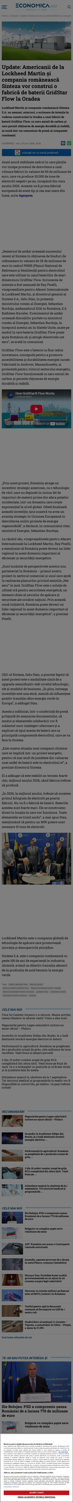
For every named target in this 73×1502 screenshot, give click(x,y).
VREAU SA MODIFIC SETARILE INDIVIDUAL (36, 1497)
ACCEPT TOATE (36, 1493)
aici (26, 1463)
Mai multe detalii (63, 1452)
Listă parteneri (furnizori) (11, 1487)
